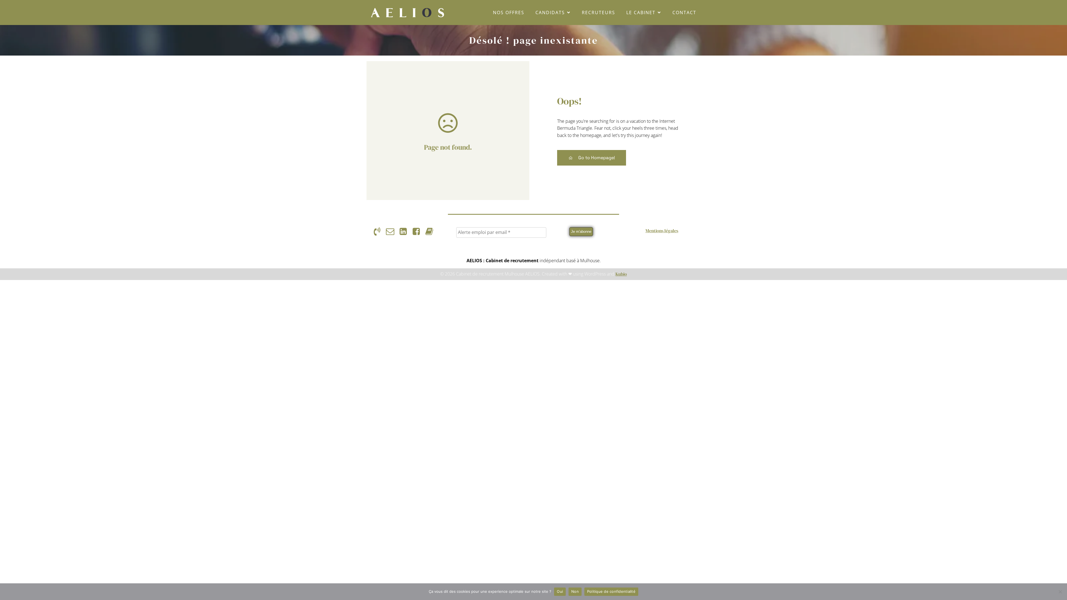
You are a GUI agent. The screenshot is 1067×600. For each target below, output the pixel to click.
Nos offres (508, 12)
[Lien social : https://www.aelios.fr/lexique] (431, 231)
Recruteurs (598, 12)
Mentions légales (661, 231)
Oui (560, 591)
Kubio (621, 274)
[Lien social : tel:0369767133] (379, 231)
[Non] (1060, 591)
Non (575, 591)
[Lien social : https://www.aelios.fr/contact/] (392, 231)
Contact (684, 12)
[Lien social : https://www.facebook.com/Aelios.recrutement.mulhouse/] (418, 231)
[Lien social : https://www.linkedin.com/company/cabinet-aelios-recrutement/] (405, 231)
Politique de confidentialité (611, 591)
